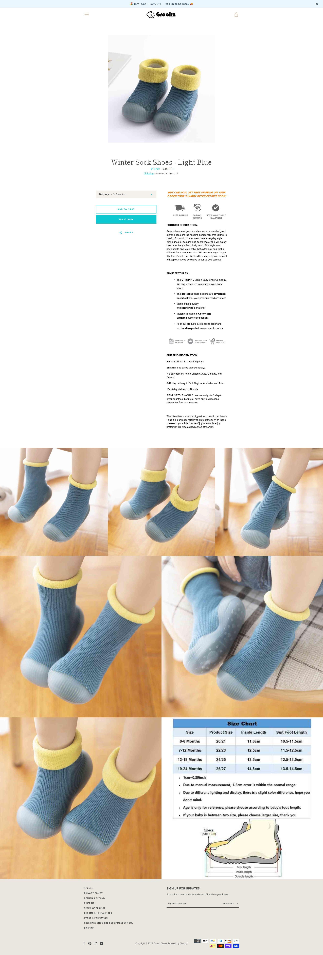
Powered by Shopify (178, 943)
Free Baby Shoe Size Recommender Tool (108, 923)
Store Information (96, 918)
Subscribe (229, 904)
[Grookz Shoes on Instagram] (95, 943)
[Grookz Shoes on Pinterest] (90, 943)
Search (88, 888)
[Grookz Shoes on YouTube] (101, 943)
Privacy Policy (93, 893)
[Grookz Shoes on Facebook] (84, 943)
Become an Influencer (98, 913)
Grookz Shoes (160, 943)
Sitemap (89, 928)
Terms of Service (94, 908)
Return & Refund (94, 898)
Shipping (149, 173)
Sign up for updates (183, 888)
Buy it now (126, 219)
